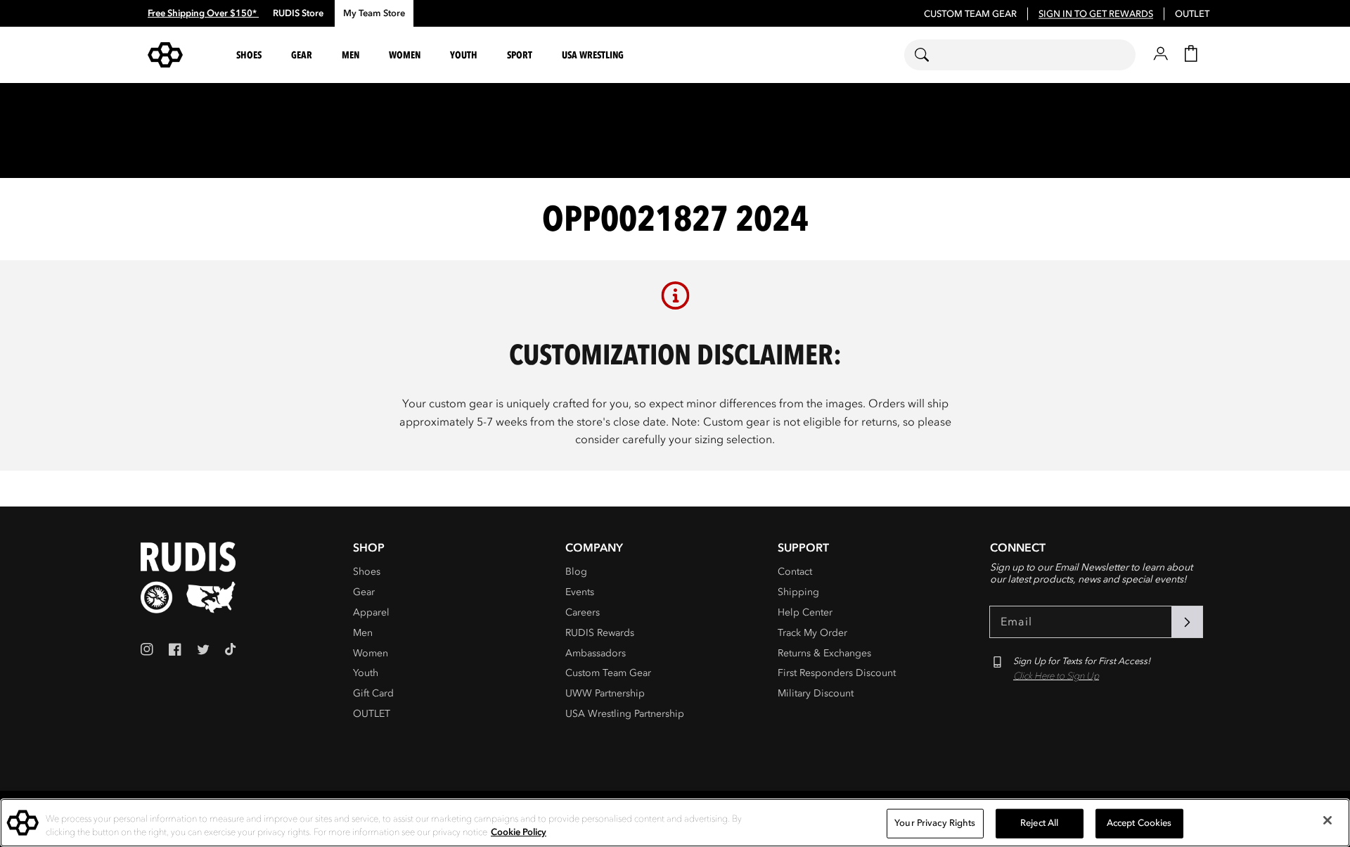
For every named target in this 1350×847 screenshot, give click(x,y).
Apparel (371, 612)
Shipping (798, 592)
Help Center (805, 612)
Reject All (1039, 823)
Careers (582, 612)
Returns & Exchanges (824, 653)
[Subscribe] (1186, 621)
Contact (795, 571)
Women (370, 653)
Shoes (366, 571)
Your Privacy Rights (934, 823)
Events (579, 592)
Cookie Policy (518, 832)
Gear (364, 592)
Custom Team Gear (608, 673)
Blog (576, 571)
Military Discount (816, 693)
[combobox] (1020, 54)
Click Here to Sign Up (1056, 676)
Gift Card (373, 693)
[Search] (930, 54)
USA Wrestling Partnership (624, 713)
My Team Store (374, 13)
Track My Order (812, 632)
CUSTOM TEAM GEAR (970, 14)
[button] (251, 55)
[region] (675, 822)
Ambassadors (595, 653)
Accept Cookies (1139, 823)
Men (363, 632)
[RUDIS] (182, 55)
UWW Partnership (605, 693)
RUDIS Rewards (599, 632)
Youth (365, 673)
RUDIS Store (298, 13)
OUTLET (1192, 14)
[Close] (1327, 820)
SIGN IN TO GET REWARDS (1096, 14)
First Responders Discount (837, 673)
